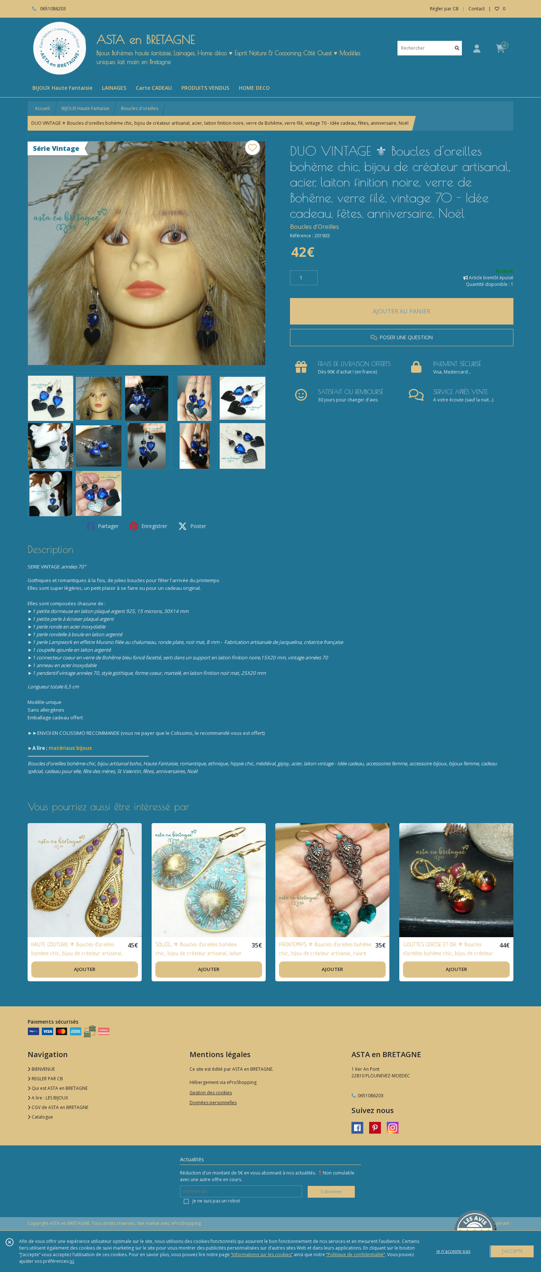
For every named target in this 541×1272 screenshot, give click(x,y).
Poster (197, 525)
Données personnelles (213, 1102)
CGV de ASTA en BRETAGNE (59, 1107)
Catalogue (42, 1117)
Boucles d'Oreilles (314, 227)
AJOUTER (84, 969)
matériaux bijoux (70, 748)
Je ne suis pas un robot (216, 1201)
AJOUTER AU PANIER (401, 311)
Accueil (42, 108)
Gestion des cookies (211, 1092)
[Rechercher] (457, 48)
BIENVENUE (43, 1069)
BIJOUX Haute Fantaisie (85, 108)
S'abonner (331, 1191)
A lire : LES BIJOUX (49, 1098)
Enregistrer (153, 525)
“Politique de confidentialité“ (355, 1254)
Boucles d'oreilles (139, 108)
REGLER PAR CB (47, 1079)
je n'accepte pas (453, 1251)
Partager (107, 525)
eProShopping (186, 1223)
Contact (476, 9)
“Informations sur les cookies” (262, 1254)
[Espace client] (476, 48)
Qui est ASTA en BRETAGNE (59, 1088)
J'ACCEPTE (512, 1251)
